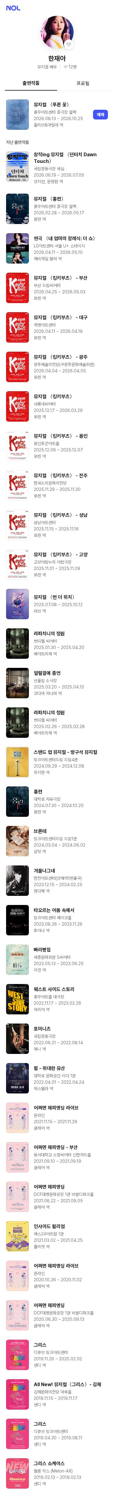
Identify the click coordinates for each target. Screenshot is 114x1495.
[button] (57, 32)
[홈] (13, 8)
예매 (100, 114)
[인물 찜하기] (69, 44)
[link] (57, 114)
